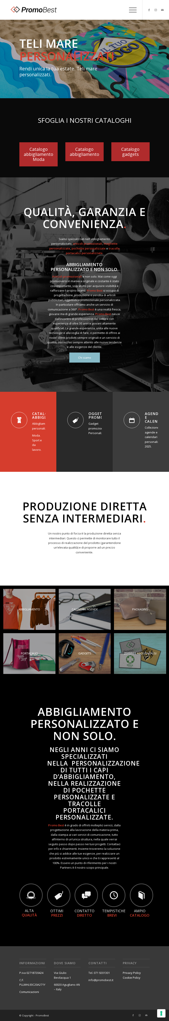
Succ (165, 55)
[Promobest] (33, 10)
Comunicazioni (29, 994)
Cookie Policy (131, 980)
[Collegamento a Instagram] (155, 10)
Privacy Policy (132, 975)
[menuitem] (131, 10)
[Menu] (131, 10)
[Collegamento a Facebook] (149, 10)
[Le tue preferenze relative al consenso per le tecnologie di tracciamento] (161, 1013)
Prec (4, 55)
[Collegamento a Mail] (162, 10)
